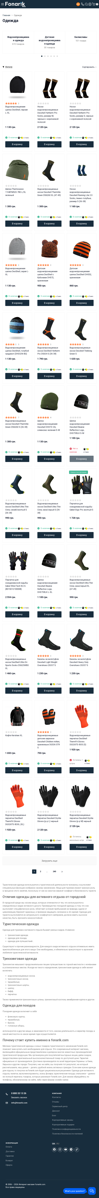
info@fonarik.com (19, 1103)
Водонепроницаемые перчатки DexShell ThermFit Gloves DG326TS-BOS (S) (80, 740)
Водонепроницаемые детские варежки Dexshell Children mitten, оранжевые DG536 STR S (48, 741)
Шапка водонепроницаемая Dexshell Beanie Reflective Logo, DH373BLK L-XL (47, 586)
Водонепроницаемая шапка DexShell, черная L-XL (16, 109)
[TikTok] (77, 1149)
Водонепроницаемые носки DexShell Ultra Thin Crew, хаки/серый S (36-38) (49, 508)
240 (54, 871)
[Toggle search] (86, 4)
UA (53, 1143)
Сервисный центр (60, 1106)
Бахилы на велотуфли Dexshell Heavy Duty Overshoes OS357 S (80, 662)
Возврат (9, 1160)
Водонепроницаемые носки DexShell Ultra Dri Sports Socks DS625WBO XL (17, 664)
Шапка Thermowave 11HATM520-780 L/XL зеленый (15, 192)
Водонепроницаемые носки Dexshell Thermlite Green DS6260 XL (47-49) (49, 192)
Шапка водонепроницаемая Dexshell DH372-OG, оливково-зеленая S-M (48, 425)
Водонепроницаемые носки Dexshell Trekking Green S (81, 351)
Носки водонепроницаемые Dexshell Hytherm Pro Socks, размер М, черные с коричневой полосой (47, 114)
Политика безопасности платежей (67, 1134)
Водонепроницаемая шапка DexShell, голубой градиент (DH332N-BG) (17, 351)
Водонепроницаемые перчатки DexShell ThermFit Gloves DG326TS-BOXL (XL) (15, 820)
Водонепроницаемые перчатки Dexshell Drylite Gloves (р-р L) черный (49, 818)
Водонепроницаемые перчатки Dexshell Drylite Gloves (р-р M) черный (81, 818)
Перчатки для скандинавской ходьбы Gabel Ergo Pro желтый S (81, 506)
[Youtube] (65, 1149)
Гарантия (10, 1156)
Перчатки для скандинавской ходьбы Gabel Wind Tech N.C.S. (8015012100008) (16, 584)
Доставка (10, 1151)
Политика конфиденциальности (66, 1129)
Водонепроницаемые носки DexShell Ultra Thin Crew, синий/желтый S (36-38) (16, 508)
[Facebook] (54, 1149)
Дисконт (56, 1111)
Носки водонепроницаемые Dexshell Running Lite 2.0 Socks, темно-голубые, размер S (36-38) (81, 195)
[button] (41, 56)
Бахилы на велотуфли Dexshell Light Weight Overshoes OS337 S (48, 662)
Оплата (9, 1147)
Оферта (9, 1165)
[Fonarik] (15, 4)
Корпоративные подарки (63, 1124)
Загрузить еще (49, 860)
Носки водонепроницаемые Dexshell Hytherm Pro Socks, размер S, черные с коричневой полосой (81, 112)
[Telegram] (71, 1149)
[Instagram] (60, 1149)
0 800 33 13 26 (18, 1093)
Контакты (56, 1097)
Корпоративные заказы (62, 1120)
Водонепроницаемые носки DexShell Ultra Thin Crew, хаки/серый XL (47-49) (81, 584)
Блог (54, 1115)
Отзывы (55, 1102)
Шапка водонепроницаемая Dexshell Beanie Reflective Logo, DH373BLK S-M (80, 427)
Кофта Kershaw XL (13, 735)
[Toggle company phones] (82, 4)
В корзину (17, 144)
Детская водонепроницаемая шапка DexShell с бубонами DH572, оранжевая (47, 274)
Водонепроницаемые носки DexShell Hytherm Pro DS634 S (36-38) (48, 351)
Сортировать (88, 67)
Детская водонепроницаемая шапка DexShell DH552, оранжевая (81, 273)
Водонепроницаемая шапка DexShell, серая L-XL (17, 271)
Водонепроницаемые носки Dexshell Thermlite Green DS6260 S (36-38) (16, 424)
